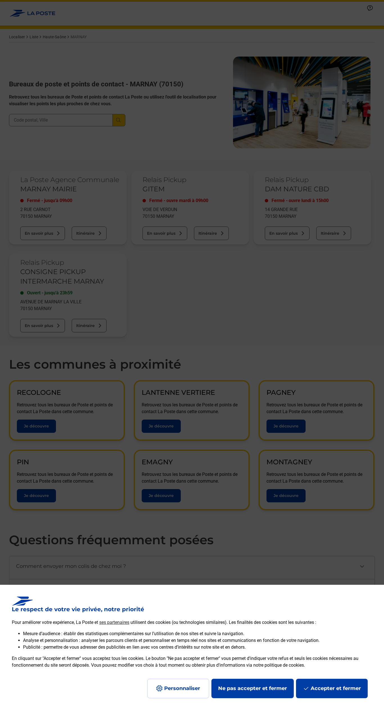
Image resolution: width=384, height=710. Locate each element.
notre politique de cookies (278, 665)
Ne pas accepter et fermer (252, 688)
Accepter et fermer (336, 688)
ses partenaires (114, 622)
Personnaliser (182, 688)
